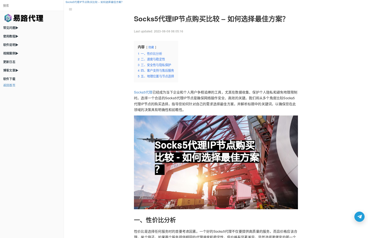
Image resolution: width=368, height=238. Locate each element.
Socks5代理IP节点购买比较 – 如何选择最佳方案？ (95, 2)
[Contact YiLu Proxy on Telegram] (359, 217)
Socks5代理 (143, 92)
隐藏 (151, 47)
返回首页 (9, 85)
